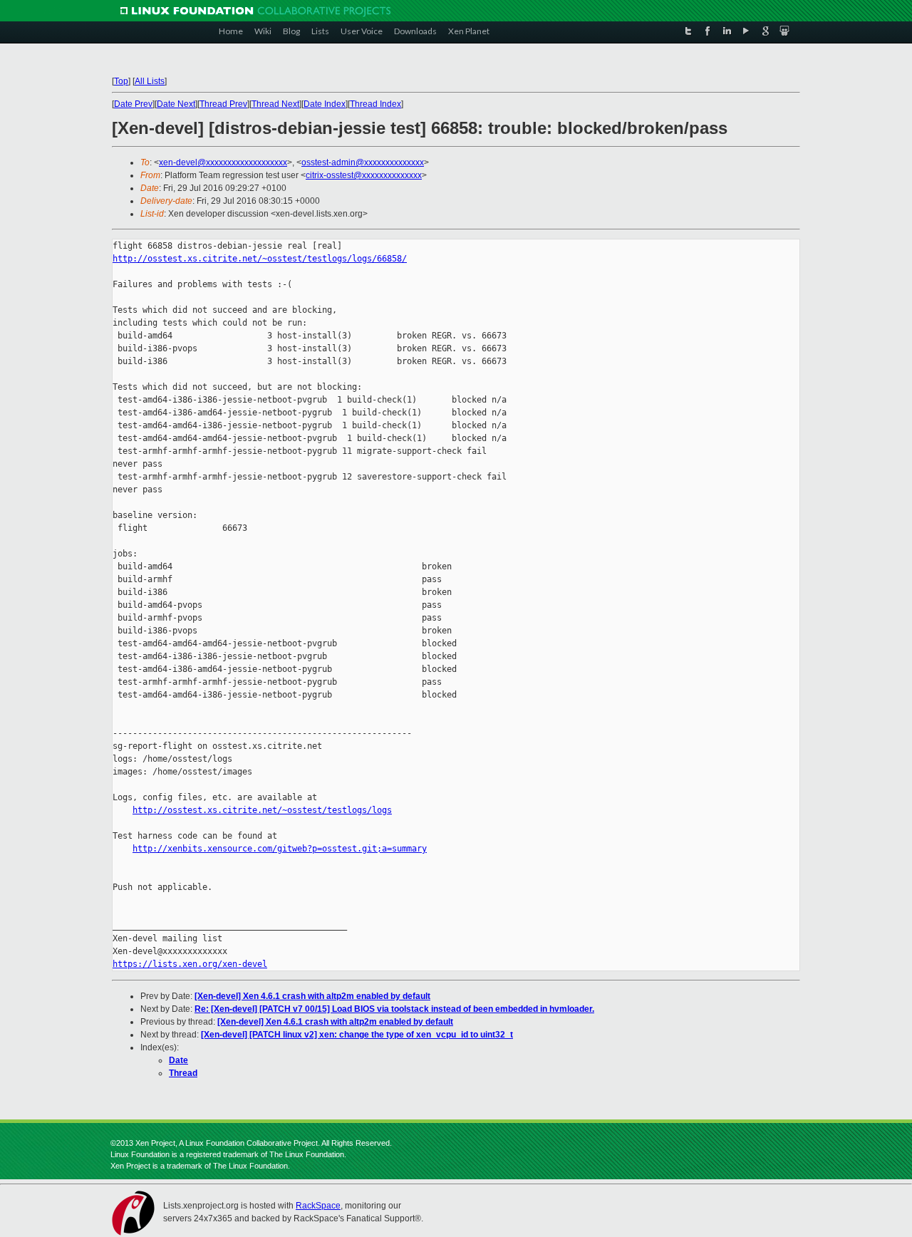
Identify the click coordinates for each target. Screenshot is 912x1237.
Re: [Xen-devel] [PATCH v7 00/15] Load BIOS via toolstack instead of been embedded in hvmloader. (394, 1009)
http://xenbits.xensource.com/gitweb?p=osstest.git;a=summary (280, 849)
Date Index (325, 104)
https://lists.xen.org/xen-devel (190, 964)
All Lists (150, 81)
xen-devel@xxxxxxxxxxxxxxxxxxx (223, 162)
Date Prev (133, 104)
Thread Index (375, 104)
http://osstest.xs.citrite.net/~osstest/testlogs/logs (262, 810)
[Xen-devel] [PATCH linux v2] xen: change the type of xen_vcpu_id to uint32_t (357, 1035)
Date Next (176, 104)
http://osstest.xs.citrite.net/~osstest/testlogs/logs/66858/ (260, 259)
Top (121, 81)
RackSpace (318, 1206)
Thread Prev (223, 104)
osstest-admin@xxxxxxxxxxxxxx (362, 162)
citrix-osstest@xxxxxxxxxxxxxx (364, 175)
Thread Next (275, 104)
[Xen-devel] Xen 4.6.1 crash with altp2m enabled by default (312, 996)
